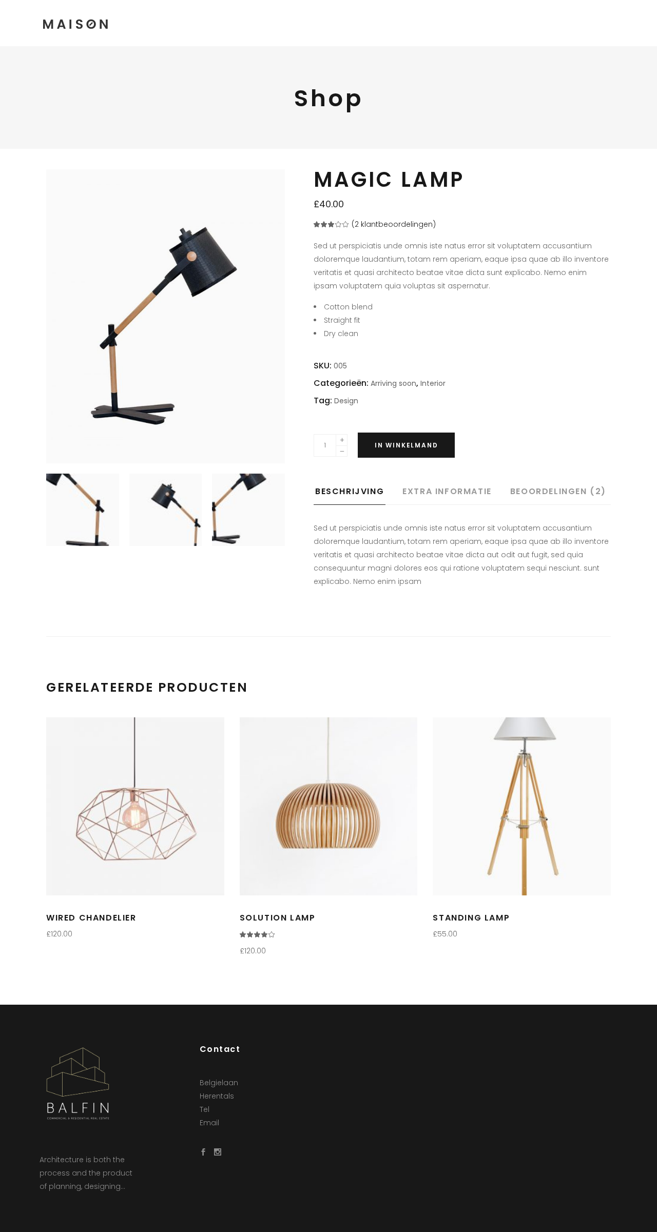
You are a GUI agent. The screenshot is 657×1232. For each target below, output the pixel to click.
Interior (433, 383)
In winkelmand (406, 445)
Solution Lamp (278, 918)
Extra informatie (447, 491)
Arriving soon (393, 383)
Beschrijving (349, 491)
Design (346, 401)
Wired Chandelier (91, 918)
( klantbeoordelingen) (394, 224)
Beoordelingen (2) (558, 491)
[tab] (357, 494)
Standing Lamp (471, 918)
